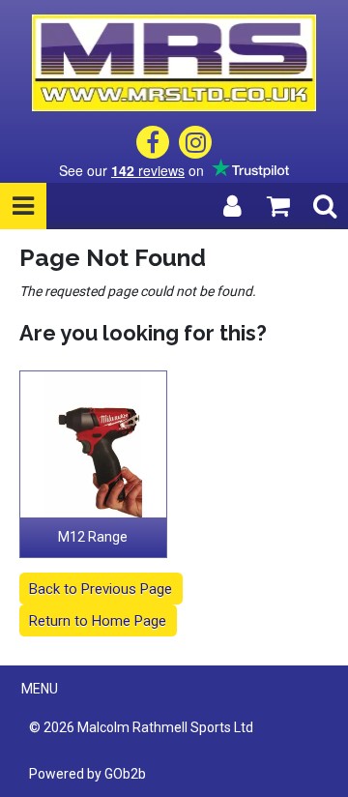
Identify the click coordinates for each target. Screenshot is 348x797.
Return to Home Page (97, 621)
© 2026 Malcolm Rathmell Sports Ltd (141, 727)
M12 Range (93, 537)
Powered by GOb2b (87, 774)
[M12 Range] (93, 444)
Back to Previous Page (100, 589)
